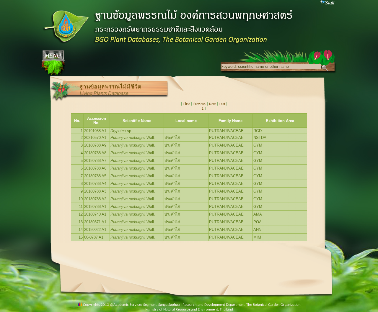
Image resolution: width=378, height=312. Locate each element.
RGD (257, 131)
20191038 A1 (95, 131)
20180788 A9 (95, 145)
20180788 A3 (95, 191)
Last (222, 104)
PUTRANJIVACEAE (226, 131)
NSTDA (259, 137)
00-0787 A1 (93, 237)
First (186, 104)
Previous (199, 104)
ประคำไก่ (172, 137)
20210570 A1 (95, 137)
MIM (257, 237)
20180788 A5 (95, 176)
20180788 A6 (95, 168)
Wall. (132, 137)
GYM (257, 145)
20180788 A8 (95, 153)
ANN (257, 229)
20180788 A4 (95, 183)
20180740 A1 (95, 214)
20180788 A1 (95, 206)
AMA (257, 214)
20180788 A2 (95, 199)
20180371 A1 (95, 222)
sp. (121, 131)
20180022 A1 (95, 229)
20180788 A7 (95, 160)
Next (212, 104)
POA (257, 222)
